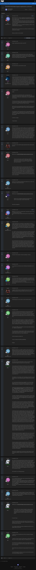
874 (8, 133)
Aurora (7, 75)
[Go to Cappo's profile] (8, 225)
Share (26, 9)
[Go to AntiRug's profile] (8, 183)
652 (8, 199)
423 (8, 367)
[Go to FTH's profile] (8, 256)
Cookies (24, 566)
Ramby (7, 309)
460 (8, 23)
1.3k (8, 187)
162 (8, 82)
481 (8, 97)
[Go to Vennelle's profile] (8, 195)
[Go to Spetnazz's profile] (8, 156)
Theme (12, 566)
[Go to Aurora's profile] (8, 78)
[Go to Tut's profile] (8, 279)
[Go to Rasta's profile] (6, 10)
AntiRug (7, 347)
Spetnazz (8, 152)
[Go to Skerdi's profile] (8, 129)
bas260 (7, 297)
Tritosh (7, 476)
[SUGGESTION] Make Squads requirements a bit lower (25, 154)
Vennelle (7, 192)
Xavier (7, 52)
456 (8, 229)
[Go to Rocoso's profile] (8, 267)
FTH (8, 252)
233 (8, 60)
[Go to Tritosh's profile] (8, 480)
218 (8, 484)
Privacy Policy (16, 566)
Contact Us (20, 566)
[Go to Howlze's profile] (8, 93)
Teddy (7, 360)
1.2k (8, 71)
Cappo (8, 221)
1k (8, 317)
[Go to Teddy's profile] (8, 363)
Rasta (8, 15)
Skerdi (7, 126)
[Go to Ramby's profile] (8, 313)
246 (8, 305)
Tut (7, 276)
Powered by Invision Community (18, 568)
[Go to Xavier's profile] (8, 56)
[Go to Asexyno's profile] (8, 44)
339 (8, 160)
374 (8, 260)
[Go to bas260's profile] (8, 301)
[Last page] (6, 38)
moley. (7, 63)
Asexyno (7, 41)
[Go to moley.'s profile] (8, 67)
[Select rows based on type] (25, 38)
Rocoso (7, 264)
